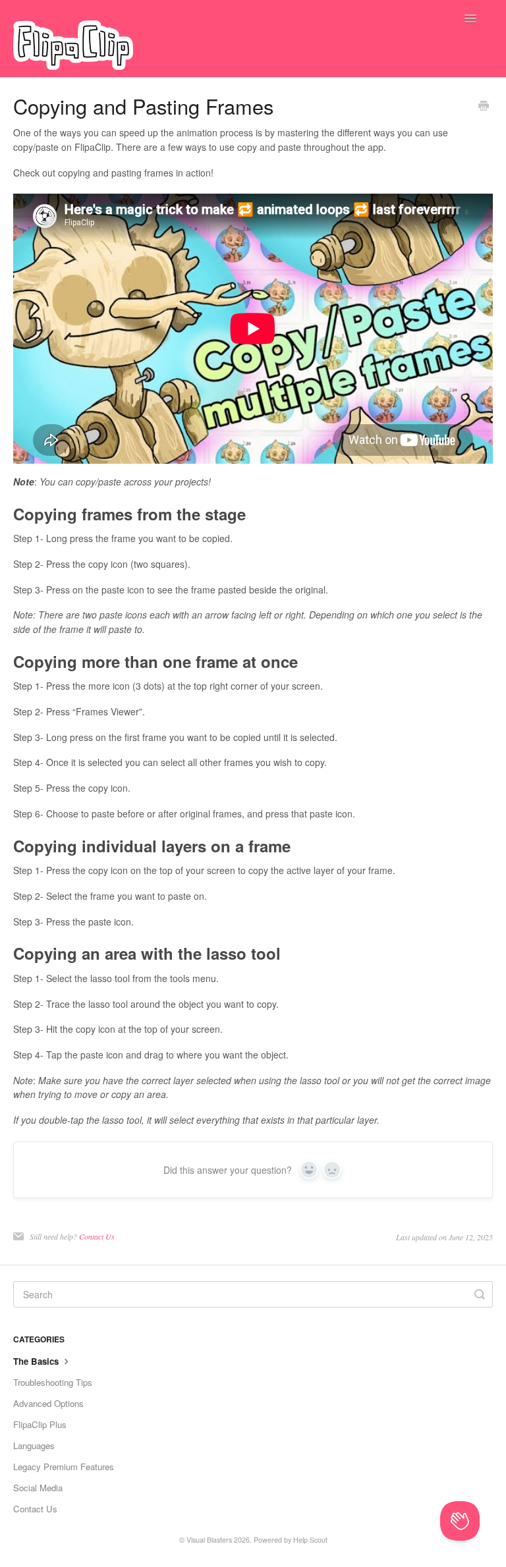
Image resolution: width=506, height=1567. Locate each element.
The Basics (37, 1361)
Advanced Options (48, 1403)
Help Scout (310, 1540)
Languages (34, 1445)
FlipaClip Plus (40, 1424)
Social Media (38, 1487)
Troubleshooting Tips (52, 1382)
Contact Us (97, 1236)
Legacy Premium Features (63, 1466)
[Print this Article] (483, 106)
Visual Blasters (209, 1540)
